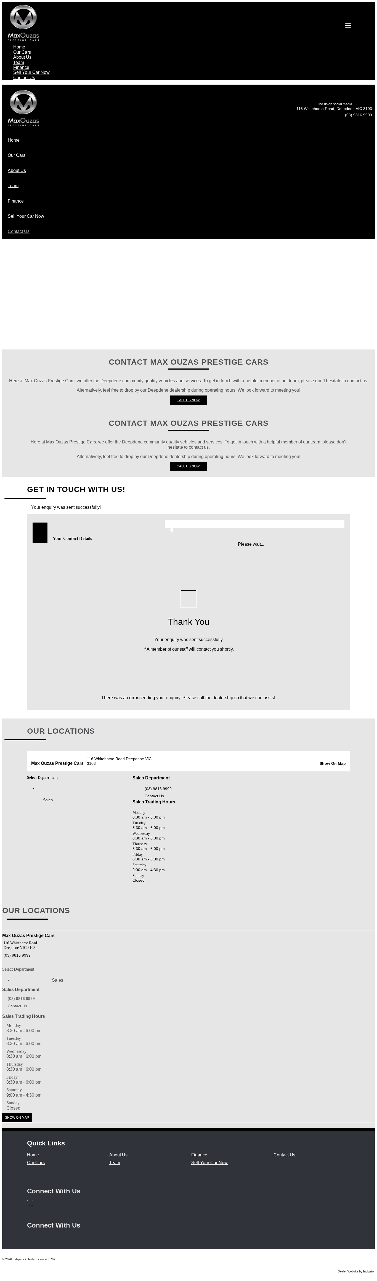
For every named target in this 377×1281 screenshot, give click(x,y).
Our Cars (36, 1162)
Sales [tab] (48, 800)
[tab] (188, 489)
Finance (199, 1155)
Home (33, 1155)
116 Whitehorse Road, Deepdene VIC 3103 (334, 108)
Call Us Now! (188, 400)
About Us (118, 1155)
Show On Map (333, 763)
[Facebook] (28, 1203)
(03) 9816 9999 (358, 115)
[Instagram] (31, 1203)
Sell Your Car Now (209, 1162)
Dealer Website (348, 1271)
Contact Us (154, 796)
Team (114, 1162)
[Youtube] (33, 1203)
